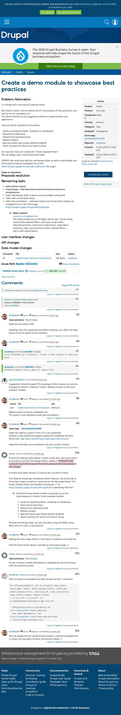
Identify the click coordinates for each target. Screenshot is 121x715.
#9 (77, 423)
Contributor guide (36, 681)
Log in (49, 294)
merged (57, 270)
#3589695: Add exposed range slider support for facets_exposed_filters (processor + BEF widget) (42, 463)
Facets (19, 72)
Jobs (3, 691)
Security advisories (11, 688)
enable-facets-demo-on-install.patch (34, 258)
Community (33, 670)
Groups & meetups (31, 686)
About (102, 670)
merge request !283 (29, 299)
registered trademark (56, 707)
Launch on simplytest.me (25, 216)
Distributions (81, 688)
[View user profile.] (4, 317)
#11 (77, 534)
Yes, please (47, 12)
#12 (77, 553)
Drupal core (80, 678)
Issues (30, 72)
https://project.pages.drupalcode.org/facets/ (23, 166)
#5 (77, 350)
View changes (31, 319)
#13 (77, 574)
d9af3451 (29, 351)
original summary (39, 290)
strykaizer (101, 142)
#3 (77, 314)
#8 (4, 258)
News (4, 670)
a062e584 (29, 367)
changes (32, 270)
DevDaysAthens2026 (95, 138)
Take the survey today (60, 66)
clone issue (105, 184)
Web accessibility (107, 675)
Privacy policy (105, 688)
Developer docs (58, 681)
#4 (77, 341)
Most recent (106, 161)
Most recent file (89, 164)
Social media (8, 678)
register (58, 294)
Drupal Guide (57, 675)
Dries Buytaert (80, 707)
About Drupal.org (108, 681)
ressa (12, 453)
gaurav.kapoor (17, 379)
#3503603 (14, 305)
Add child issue (91, 184)
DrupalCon (32, 691)
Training (40, 675)
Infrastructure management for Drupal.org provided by (45, 653)
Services (30, 675)
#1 (77, 289)
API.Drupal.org (58, 685)
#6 (77, 366)
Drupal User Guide (60, 678)
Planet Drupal (9, 675)
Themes (78, 685)
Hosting (32, 678)
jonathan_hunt (17, 574)
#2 (77, 298)
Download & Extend (81, 672)
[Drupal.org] (35, 35)
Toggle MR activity (70, 285)
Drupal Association (108, 678)
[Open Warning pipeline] (47, 270)
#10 (77, 453)
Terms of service (107, 685)
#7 (77, 379)
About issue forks (8, 277)
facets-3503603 (27, 264)
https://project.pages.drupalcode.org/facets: (28, 207)
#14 (77, 631)
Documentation (59, 670)
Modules (6, 72)
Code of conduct (35, 694)
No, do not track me (69, 12)
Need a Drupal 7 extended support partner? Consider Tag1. (32, 658)
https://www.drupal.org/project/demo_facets (47, 438)
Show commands (70, 264)
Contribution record (98, 174)
